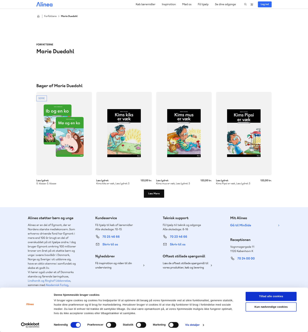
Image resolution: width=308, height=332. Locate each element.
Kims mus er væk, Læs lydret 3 (184, 133)
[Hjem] (44, 4)
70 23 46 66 (178, 237)
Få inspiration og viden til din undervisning (113, 265)
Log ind (265, 4)
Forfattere (50, 16)
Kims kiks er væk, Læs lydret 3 (124, 133)
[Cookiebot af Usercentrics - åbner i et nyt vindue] (30, 325)
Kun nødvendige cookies (271, 306)
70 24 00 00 (246, 258)
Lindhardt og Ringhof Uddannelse (49, 281)
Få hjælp (203, 4)
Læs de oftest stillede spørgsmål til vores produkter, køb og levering (185, 265)
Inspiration (169, 4)
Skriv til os (110, 244)
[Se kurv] (252, 4)
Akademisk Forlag (57, 285)
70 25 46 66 (111, 237)
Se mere (64, 138)
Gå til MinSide (240, 225)
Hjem (38, 16)
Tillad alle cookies (271, 296)
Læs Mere (154, 193)
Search (245, 4)
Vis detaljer (192, 324)
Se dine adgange (225, 4)
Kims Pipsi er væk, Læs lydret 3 (244, 133)
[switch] (111, 325)
